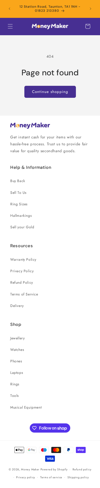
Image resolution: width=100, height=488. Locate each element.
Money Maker (30, 469)
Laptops (16, 372)
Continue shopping (50, 91)
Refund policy (82, 469)
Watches (17, 349)
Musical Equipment (26, 407)
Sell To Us (18, 192)
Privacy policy (25, 477)
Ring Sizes (19, 204)
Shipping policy (78, 477)
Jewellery (17, 338)
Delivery (17, 305)
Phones (16, 361)
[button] (10, 26)
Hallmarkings (21, 215)
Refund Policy (21, 282)
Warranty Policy (23, 259)
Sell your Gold (22, 227)
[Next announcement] (90, 8)
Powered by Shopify (54, 469)
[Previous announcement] (9, 8)
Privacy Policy (22, 270)
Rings (14, 384)
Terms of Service (24, 294)
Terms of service (51, 477)
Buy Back (17, 180)
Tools (14, 395)
